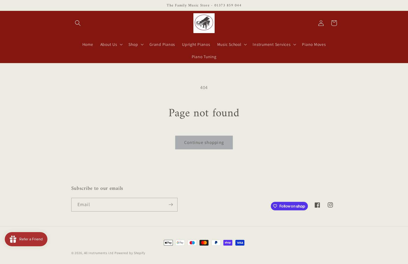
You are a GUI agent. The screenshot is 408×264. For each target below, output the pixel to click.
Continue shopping (204, 142)
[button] (77, 23)
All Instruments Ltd (99, 253)
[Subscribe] (170, 205)
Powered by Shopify (130, 253)
